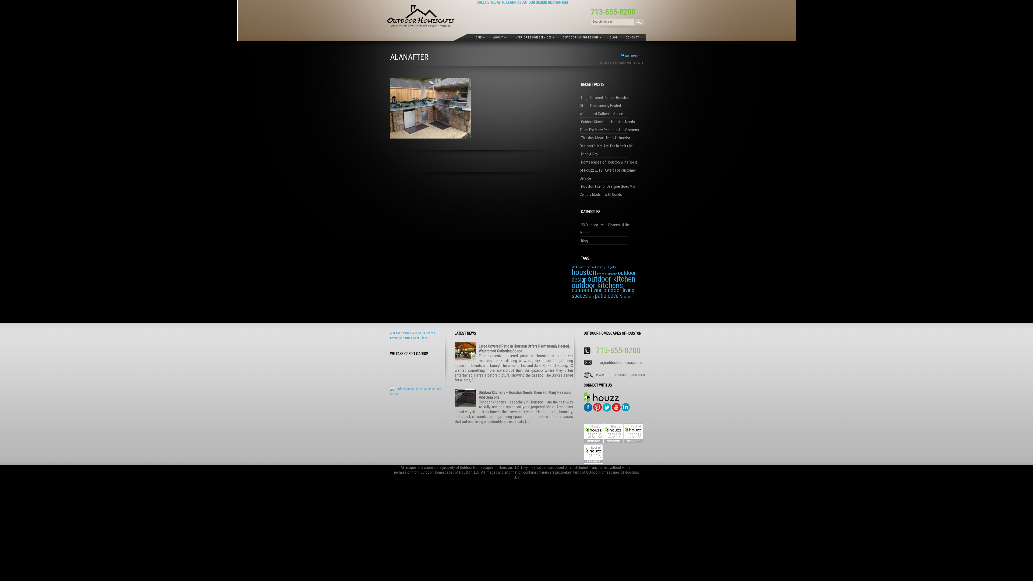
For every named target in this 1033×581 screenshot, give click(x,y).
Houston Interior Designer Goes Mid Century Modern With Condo (607, 190)
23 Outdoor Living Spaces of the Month (605, 229)
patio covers (609, 295)
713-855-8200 (613, 11)
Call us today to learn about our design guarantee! (522, 2)
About (498, 37)
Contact (632, 37)
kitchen (601, 274)
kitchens (612, 274)
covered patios (595, 267)
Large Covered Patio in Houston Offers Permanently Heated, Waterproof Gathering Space (604, 105)
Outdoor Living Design (580, 37)
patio (591, 297)
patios (627, 297)
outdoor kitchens (597, 285)
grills (613, 267)
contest (582, 267)
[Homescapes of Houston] (420, 26)
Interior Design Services (532, 37)
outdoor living (587, 290)
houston (584, 272)
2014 (574, 267)
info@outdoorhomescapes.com (619, 362)
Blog (613, 37)
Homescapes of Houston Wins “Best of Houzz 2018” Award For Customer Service (608, 170)
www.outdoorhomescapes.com (619, 375)
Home (477, 37)
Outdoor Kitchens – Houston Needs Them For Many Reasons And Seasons (609, 126)
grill (606, 267)
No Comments (634, 56)
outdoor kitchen (611, 279)
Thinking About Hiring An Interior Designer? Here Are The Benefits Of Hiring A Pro (606, 146)
